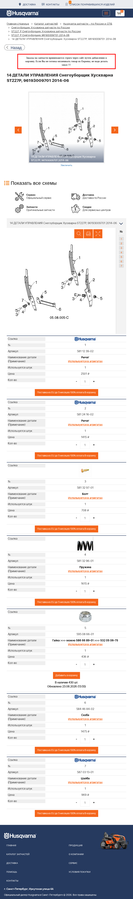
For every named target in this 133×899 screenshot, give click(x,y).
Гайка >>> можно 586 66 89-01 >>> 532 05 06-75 (85, 640)
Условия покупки (79, 872)
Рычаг (85, 357)
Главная (11, 845)
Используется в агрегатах (85, 361)
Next (114, 130)
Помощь (11, 872)
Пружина (85, 567)
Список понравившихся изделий (92, 3)
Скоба (85, 715)
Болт (85, 494)
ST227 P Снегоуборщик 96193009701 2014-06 (40, 35)
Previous (18, 130)
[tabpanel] (66, 129)
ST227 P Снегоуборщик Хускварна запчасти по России (46, 31)
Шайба (85, 778)
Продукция (75, 845)
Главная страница (18, 24)
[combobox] (66, 223)
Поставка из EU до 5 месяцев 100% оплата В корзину (66, 392)
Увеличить (66, 165)
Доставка (29, 4)
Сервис (73, 863)
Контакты (52, 4)
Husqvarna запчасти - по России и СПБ (87, 24)
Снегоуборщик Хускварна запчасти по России (40, 27)
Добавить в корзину (66, 675)
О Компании (76, 854)
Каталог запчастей (46, 24)
